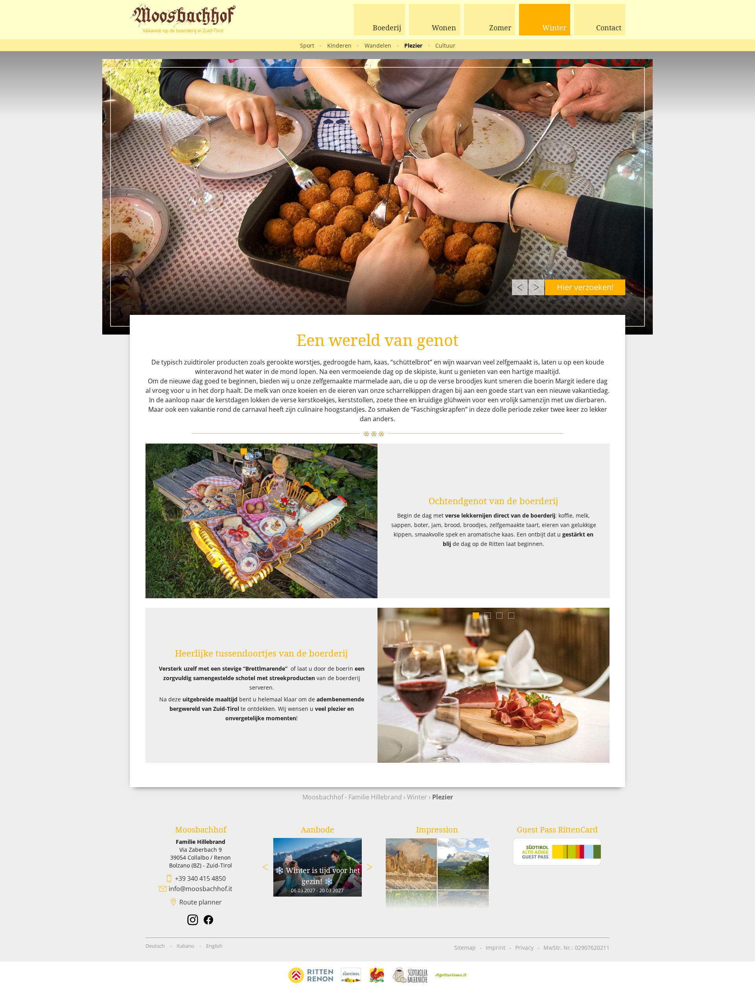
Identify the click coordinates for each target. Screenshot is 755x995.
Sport (307, 45)
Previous (520, 287)
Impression (437, 829)
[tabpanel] (261, 521)
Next (536, 287)
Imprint (495, 947)
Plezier (413, 45)
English (214, 945)
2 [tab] (255, 452)
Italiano (185, 945)
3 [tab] (267, 452)
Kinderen (339, 45)
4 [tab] (279, 452)
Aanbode (317, 829)
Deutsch (155, 945)
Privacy (524, 947)
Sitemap (465, 947)
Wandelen (378, 45)
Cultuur (445, 45)
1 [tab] (244, 452)
